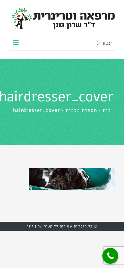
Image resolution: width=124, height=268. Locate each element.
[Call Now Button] (110, 256)
